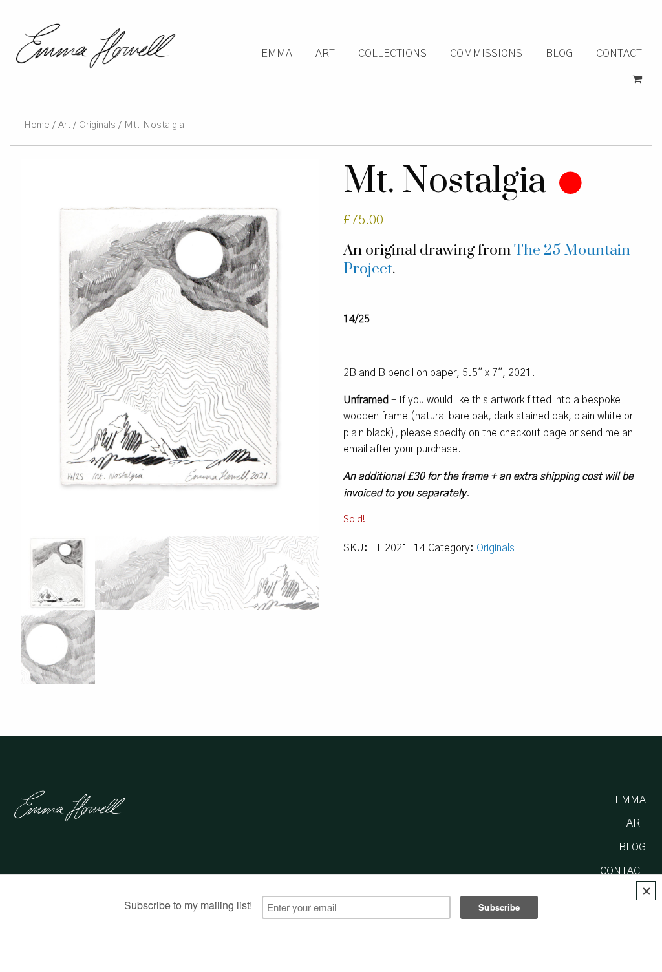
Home (37, 125)
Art (325, 53)
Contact (619, 53)
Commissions (486, 53)
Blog (559, 53)
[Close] (646, 890)
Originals (97, 125)
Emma (276, 53)
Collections (392, 53)
